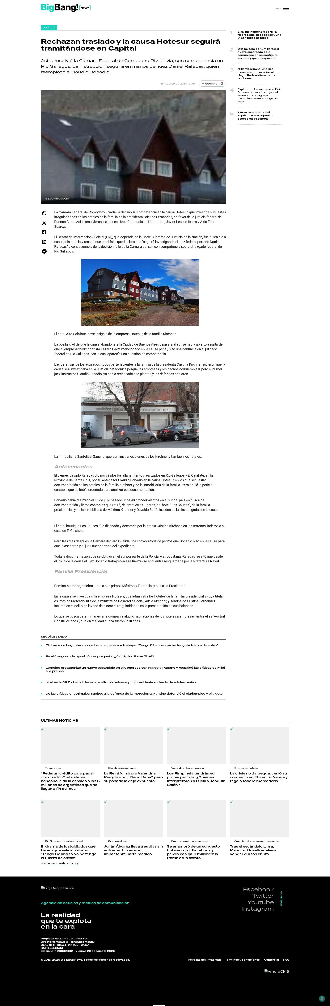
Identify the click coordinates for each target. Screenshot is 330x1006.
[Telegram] (44, 251)
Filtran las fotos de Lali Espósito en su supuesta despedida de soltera (255, 116)
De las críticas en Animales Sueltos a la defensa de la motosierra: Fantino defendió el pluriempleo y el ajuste (134, 694)
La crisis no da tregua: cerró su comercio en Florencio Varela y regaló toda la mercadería (259, 777)
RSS (286, 960)
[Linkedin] (44, 241)
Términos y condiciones (242, 960)
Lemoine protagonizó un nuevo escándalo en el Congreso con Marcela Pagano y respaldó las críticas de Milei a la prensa (135, 669)
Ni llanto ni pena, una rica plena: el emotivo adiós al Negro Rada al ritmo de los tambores (256, 73)
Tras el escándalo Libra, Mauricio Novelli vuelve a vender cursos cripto (253, 850)
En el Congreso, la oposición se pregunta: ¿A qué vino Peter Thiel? (100, 657)
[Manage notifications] (322, 999)
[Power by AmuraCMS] (276, 971)
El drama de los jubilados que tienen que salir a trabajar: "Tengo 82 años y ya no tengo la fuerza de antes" (132, 645)
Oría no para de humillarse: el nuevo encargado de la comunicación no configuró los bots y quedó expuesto (258, 53)
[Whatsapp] (44, 213)
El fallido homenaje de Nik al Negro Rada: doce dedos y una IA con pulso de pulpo (259, 35)
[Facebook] (44, 232)
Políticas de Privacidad (204, 960)
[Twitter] (44, 222)
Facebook (258, 889)
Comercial (271, 960)
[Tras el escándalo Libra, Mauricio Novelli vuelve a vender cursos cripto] (259, 818)
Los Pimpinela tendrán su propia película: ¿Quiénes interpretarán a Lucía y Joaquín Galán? (196, 779)
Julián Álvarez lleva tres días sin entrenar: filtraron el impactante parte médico (133, 850)
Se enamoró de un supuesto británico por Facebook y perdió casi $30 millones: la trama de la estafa (193, 852)
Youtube (260, 902)
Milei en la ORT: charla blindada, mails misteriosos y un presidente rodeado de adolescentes (121, 682)
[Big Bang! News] (66, 8)
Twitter (263, 895)
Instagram (257, 908)
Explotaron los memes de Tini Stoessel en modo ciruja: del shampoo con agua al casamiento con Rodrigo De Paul (259, 96)
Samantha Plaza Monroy (63, 863)
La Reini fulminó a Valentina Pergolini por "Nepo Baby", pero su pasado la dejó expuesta (133, 777)
